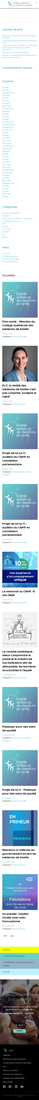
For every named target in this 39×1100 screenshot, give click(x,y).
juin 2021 (5, 154)
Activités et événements (11, 213)
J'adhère (19, 1031)
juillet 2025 (6, 95)
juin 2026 (5, 87)
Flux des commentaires (11, 259)
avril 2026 (5, 90)
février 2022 (6, 141)
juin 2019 (5, 188)
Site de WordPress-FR (10, 261)
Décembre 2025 (8, 93)
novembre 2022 (8, 127)
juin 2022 (5, 133)
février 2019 (6, 194)
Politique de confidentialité (13, 1078)
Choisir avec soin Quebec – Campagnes (17, 218)
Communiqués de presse (11, 221)
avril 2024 (5, 119)
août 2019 (5, 186)
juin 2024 (5, 114)
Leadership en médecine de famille (17, 1063)
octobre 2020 (7, 172)
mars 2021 (5, 162)
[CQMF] (19, 4)
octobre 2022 (7, 130)
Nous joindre (8, 1082)
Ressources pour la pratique (14, 1059)
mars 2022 (6, 138)
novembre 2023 (8, 122)
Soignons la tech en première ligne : (15, 52)
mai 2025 (5, 101)
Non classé (6, 229)
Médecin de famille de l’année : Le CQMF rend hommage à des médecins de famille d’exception (19, 48)
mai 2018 (5, 196)
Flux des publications (10, 256)
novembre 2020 (8, 170)
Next (12, 936)
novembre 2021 (7, 146)
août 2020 (6, 175)
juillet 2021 (6, 151)
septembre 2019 (8, 183)
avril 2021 (5, 159)
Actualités (6, 216)
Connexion (6, 253)
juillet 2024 (6, 111)
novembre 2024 (8, 109)
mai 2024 (5, 117)
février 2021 (6, 164)
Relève (5, 237)
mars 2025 (6, 103)
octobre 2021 (7, 149)
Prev (5, 936)
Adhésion (6, 1055)
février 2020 (6, 180)
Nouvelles (6, 232)
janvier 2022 (6, 143)
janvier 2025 (6, 106)
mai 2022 (5, 135)
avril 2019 (5, 191)
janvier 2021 (6, 167)
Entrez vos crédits (10, 1070)
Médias (5, 226)
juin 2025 (5, 98)
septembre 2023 (8, 125)
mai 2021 (5, 156)
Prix (3, 234)
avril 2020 (5, 178)
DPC (3, 224)
